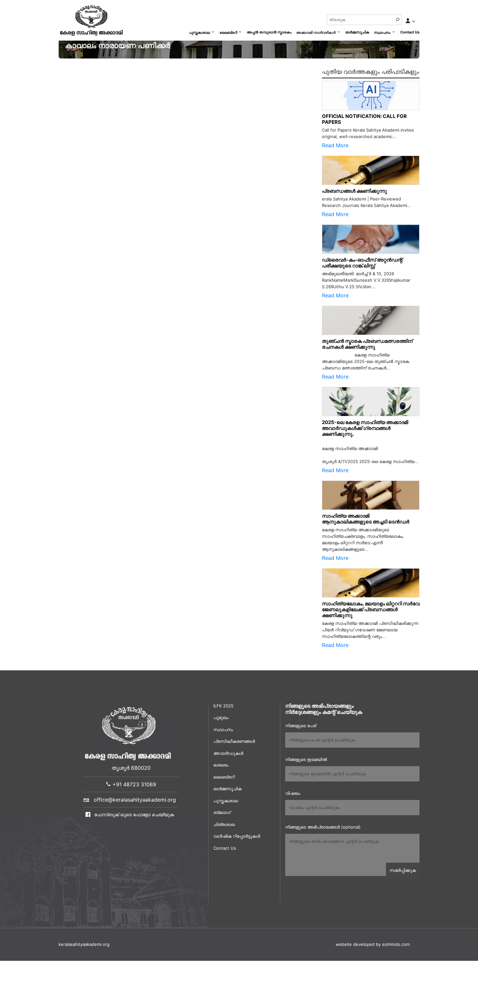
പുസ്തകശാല (199, 32)
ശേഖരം (220, 764)
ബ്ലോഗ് (222, 812)
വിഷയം (292, 793)
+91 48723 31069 (133, 784)
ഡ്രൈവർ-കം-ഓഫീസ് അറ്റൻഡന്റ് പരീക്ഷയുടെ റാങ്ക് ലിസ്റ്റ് (362, 263)
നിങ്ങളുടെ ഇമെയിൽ (306, 759)
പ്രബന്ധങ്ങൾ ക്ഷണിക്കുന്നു (354, 191)
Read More (335, 145)
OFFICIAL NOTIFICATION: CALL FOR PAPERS (364, 119)
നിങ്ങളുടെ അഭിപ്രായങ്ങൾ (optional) (323, 827)
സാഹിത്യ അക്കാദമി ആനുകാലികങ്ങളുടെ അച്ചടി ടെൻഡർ (365, 519)
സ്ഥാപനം (382, 32)
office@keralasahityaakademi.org (135, 799)
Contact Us (409, 32)
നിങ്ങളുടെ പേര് (300, 725)
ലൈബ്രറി (228, 32)
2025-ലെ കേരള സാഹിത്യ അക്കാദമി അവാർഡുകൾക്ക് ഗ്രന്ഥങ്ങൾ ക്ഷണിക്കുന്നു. (365, 428)
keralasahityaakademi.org (84, 944)
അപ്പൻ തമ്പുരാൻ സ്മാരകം (269, 32)
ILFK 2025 (223, 705)
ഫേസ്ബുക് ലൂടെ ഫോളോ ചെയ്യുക (133, 814)
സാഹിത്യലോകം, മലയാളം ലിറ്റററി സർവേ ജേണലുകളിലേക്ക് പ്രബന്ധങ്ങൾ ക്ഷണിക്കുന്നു (370, 609)
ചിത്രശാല (224, 824)
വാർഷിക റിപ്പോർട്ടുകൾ (236, 836)
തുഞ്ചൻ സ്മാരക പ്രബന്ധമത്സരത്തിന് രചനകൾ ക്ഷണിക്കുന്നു (369, 344)
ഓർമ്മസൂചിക (357, 32)
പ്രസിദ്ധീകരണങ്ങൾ (234, 741)
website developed (355, 944)
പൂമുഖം (220, 717)
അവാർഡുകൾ (228, 753)
